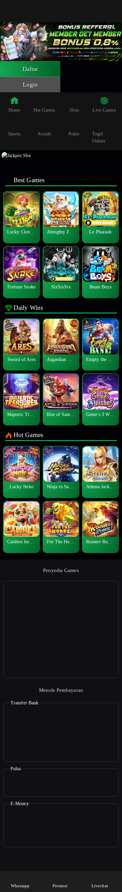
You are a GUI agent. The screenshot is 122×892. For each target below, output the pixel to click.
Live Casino (104, 110)
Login (30, 84)
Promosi (60, 885)
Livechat (100, 885)
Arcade (44, 133)
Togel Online (98, 137)
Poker (74, 133)
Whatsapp (20, 885)
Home (14, 110)
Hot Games (44, 110)
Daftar (30, 68)
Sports (14, 133)
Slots (74, 110)
